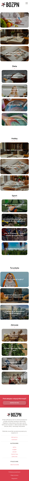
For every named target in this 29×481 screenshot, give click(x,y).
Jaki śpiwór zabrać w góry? (14, 279)
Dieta (14, 66)
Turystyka (14, 268)
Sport (14, 195)
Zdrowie (14, 325)
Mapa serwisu (14, 475)
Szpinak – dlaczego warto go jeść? (14, 349)
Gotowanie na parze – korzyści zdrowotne (14, 91)
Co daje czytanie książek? (13, 37)
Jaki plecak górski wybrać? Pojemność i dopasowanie (14, 296)
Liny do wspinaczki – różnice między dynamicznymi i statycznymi (14, 234)
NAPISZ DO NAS (14, 403)
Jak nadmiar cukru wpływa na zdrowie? (14, 76)
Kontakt (14, 440)
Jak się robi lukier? (14, 105)
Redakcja (14, 437)
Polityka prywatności (14, 472)
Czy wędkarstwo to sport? (14, 249)
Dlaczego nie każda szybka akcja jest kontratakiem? (14, 206)
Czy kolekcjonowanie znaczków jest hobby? (13, 54)
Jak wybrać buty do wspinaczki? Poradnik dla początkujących (14, 220)
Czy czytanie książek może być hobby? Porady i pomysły (13, 183)
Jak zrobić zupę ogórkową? (14, 119)
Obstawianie (14, 465)
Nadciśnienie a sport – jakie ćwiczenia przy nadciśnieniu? (14, 364)
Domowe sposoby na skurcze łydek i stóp (14, 378)
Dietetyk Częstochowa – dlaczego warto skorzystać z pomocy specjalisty (14, 20)
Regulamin (14, 478)
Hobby (14, 138)
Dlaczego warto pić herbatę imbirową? (14, 335)
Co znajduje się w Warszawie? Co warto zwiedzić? (13, 312)
